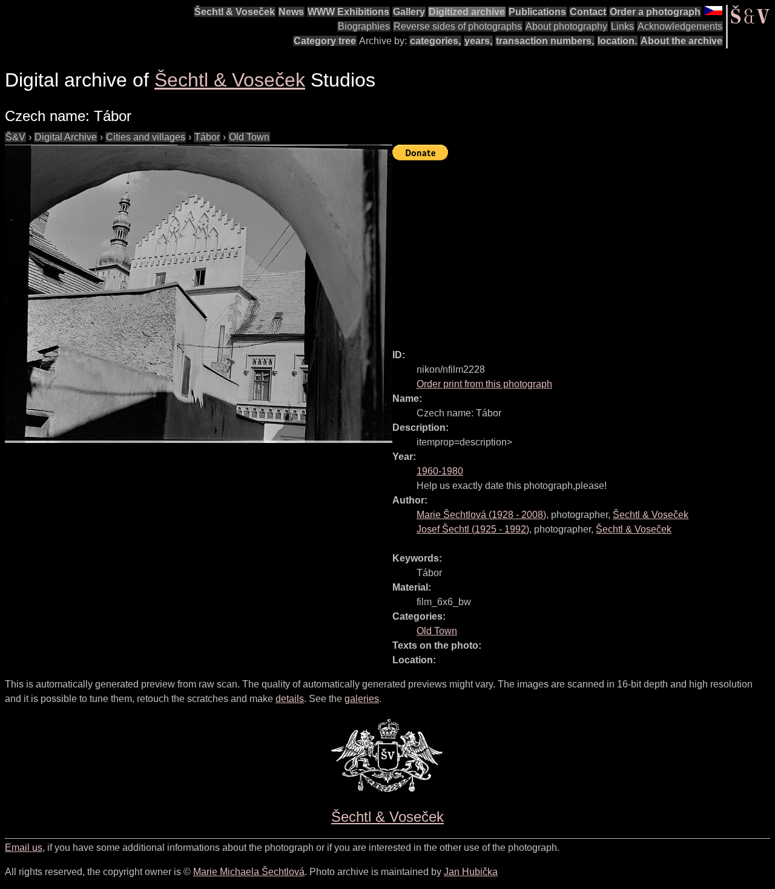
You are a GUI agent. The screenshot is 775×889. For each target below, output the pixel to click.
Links (622, 26)
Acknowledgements (680, 26)
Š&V (15, 137)
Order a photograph (655, 12)
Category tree (325, 41)
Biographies (364, 26)
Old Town (249, 137)
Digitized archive (467, 12)
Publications (537, 12)
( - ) (481, 515)
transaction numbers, (545, 41)
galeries (362, 699)
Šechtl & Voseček (234, 12)
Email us (23, 847)
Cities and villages (145, 137)
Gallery (409, 12)
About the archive (681, 41)
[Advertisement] (583, 249)
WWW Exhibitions (348, 12)
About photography (566, 26)
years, (478, 41)
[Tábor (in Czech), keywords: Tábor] (198, 294)
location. (617, 41)
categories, (435, 41)
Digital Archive (66, 137)
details (289, 699)
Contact (588, 12)
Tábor (207, 137)
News (291, 12)
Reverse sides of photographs (458, 26)
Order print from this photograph (484, 384)
